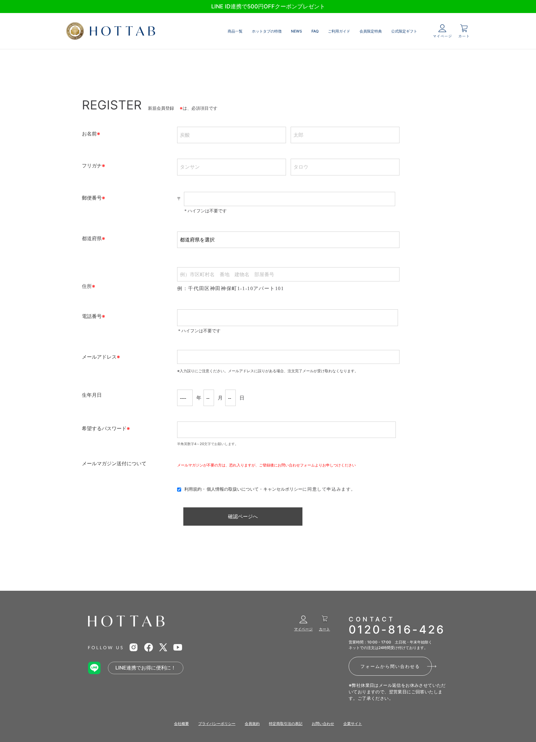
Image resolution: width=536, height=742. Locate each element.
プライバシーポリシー (216, 723)
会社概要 (181, 723)
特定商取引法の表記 (285, 723)
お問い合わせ (323, 723)
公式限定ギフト (404, 31)
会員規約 (252, 723)
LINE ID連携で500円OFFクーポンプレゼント (268, 6)
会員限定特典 (371, 31)
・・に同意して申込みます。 (270, 489)
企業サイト (352, 723)
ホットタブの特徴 (267, 31)
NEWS (296, 31)
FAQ (315, 31)
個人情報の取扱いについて (233, 489)
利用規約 (193, 489)
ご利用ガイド (339, 31)
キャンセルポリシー (282, 489)
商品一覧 (235, 31)
